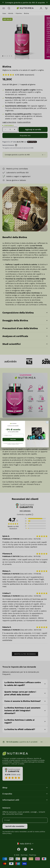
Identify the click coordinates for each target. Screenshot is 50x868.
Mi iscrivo (13, 439)
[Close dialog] (47, 422)
